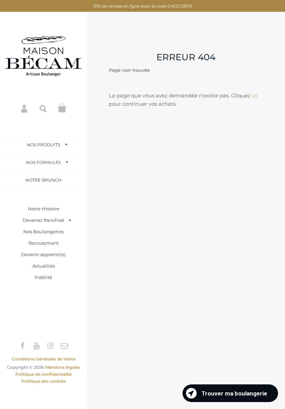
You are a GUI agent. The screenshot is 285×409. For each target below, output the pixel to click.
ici (255, 95)
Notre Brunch (43, 180)
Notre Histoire (43, 208)
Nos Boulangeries (43, 231)
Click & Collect (62, 108)
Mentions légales (62, 367)
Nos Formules (43, 162)
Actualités (43, 266)
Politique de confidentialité (43, 374)
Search (43, 108)
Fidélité (43, 277)
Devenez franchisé (43, 220)
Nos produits (43, 144)
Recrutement (43, 243)
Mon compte (24, 108)
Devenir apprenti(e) (43, 254)
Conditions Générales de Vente (43, 359)
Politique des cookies (43, 381)
